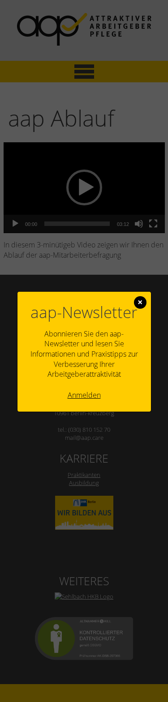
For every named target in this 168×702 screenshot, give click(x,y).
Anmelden (84, 395)
